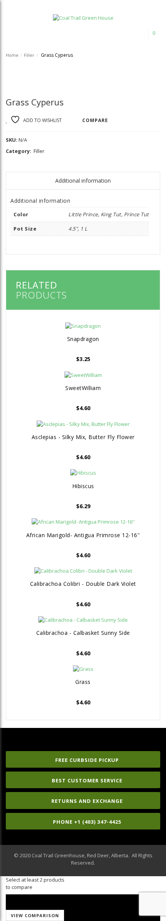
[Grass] (83, 669)
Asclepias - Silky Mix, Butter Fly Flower (83, 437)
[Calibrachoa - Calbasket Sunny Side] (83, 620)
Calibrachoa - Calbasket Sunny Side (83, 632)
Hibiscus (83, 486)
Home (12, 55)
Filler (29, 55)
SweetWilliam (83, 388)
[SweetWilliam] (83, 374)
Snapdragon (83, 339)
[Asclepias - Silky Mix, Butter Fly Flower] (83, 423)
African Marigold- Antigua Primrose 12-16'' (83, 535)
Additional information (83, 180)
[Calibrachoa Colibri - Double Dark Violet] (83, 571)
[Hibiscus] (83, 473)
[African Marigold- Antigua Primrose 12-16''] (83, 522)
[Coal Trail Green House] (83, 15)
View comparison (35, 915)
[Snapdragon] (83, 325)
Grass (83, 681)
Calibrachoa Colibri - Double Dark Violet (83, 583)
